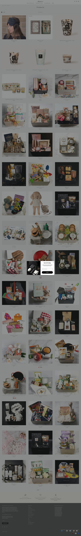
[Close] (53, 262)
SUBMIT (47, 272)
